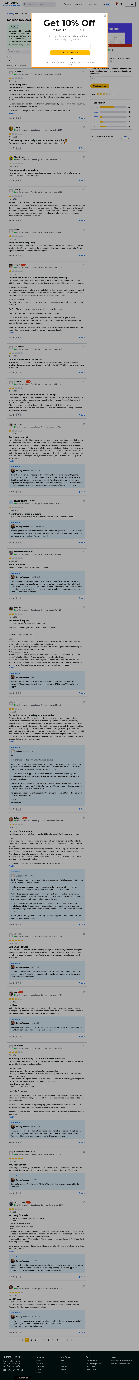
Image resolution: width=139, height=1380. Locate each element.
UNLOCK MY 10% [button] (70, 52)
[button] (105, 15)
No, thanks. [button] (70, 58)
